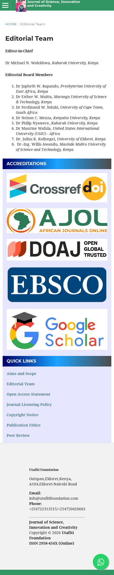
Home (11, 24)
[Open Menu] (5, 5)
